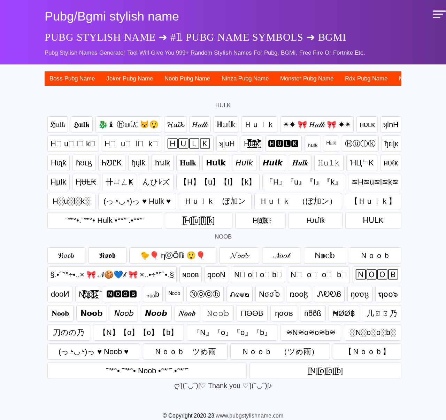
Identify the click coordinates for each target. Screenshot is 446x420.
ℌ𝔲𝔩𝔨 (57, 124)
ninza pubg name (245, 78)
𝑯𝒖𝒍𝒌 (300, 162)
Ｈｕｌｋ (259, 124)
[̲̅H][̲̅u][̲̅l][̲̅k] (199, 220)
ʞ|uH (227, 143)
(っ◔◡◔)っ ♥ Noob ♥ (94, 351)
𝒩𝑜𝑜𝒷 (281, 255)
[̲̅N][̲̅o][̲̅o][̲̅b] (325, 370)
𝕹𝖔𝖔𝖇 (107, 255)
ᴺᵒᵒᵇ (174, 294)
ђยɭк (391, 143)
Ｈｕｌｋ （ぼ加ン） (298, 201)
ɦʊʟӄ (84, 162)
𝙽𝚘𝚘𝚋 (218, 313)
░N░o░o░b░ (373, 332)
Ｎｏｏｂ (375, 255)
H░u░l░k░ (71, 201)
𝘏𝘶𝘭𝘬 (244, 162)
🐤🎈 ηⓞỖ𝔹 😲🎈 (172, 255)
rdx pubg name (366, 78)
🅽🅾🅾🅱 (121, 294)
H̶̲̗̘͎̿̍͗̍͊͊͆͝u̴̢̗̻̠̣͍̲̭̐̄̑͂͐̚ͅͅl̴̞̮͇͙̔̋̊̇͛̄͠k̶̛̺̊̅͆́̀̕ (251, 143)
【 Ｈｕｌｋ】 (373, 201)
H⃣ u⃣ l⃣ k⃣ (73, 143)
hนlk (162, 162)
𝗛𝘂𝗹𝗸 (216, 162)
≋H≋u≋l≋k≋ (375, 182)
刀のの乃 (68, 332)
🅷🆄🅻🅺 (283, 143)
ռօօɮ (299, 294)
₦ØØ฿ (344, 313)
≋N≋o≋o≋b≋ (311, 332)
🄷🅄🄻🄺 (188, 143)
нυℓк (391, 162)
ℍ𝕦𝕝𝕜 (226, 124)
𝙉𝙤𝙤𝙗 (156, 313)
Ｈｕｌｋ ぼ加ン (215, 201)
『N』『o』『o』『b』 (232, 332)
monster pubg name (306, 78)
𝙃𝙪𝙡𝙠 (273, 162)
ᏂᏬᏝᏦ (112, 162)
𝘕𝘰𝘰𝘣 (124, 313)
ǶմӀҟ (315, 220)
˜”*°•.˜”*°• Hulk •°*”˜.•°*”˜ (105, 220)
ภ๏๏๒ (239, 294)
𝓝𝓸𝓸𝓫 (239, 255)
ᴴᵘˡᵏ (331, 143)
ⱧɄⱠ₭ (86, 182)
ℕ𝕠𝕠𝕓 (325, 255)
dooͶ (60, 294)
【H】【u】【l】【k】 (217, 182)
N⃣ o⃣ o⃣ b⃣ (258, 274)
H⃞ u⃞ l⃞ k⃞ (131, 143)
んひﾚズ (156, 182)
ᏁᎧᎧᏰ (329, 294)
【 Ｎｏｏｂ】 (367, 351)
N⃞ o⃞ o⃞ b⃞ (319, 274)
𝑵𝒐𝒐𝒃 (187, 313)
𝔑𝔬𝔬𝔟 (66, 255)
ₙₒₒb (152, 294)
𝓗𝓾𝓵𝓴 (175, 124)
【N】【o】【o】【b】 (138, 332)
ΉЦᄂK (362, 162)
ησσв (284, 313)
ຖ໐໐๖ (388, 294)
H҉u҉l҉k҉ (260, 220)
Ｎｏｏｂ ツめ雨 (185, 351)
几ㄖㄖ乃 (382, 313)
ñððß (312, 313)
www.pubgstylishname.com (249, 416)
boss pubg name (72, 78)
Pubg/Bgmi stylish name (112, 16)
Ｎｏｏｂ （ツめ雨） (280, 351)
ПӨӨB (252, 313)
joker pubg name (129, 78)
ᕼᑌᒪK (373, 220)
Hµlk (58, 182)
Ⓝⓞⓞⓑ (205, 294)
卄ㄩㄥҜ (119, 182)
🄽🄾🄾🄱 (377, 274)
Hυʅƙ (58, 162)
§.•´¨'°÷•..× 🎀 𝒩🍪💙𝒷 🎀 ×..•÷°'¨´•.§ (112, 274)
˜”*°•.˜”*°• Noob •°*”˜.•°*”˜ (147, 370)
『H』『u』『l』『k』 (304, 182)
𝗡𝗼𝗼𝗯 (91, 313)
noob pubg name (187, 78)
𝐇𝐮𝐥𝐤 (188, 162)
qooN (216, 274)
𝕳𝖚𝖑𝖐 (82, 124)
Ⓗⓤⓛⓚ (360, 143)
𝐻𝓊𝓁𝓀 (200, 124)
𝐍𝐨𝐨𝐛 (60, 313)
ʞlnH (391, 124)
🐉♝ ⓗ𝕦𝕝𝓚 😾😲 (128, 124)
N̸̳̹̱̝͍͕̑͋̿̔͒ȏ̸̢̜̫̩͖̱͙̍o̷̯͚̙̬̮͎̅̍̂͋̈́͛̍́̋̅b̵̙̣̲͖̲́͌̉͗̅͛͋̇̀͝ (88, 294)
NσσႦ (269, 294)
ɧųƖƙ (138, 162)
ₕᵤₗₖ (313, 143)
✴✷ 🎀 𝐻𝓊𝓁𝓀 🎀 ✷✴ (317, 124)
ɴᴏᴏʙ (190, 274)
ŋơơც (360, 294)
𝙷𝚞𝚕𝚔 (329, 162)
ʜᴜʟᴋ (367, 124)
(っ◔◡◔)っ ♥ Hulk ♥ (137, 201)
